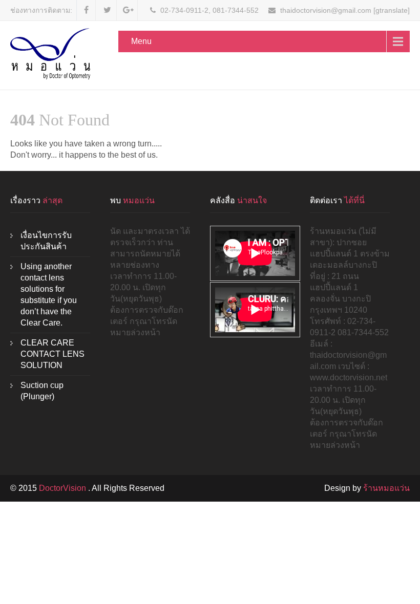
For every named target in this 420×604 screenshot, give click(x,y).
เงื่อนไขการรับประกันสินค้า (46, 241)
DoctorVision (63, 488)
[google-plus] (128, 10)
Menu (141, 41)
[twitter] (107, 10)
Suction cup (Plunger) (42, 391)
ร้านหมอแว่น (386, 488)
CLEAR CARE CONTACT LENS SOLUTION (52, 354)
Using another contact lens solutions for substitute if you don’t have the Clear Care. (48, 294)
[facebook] (86, 10)
